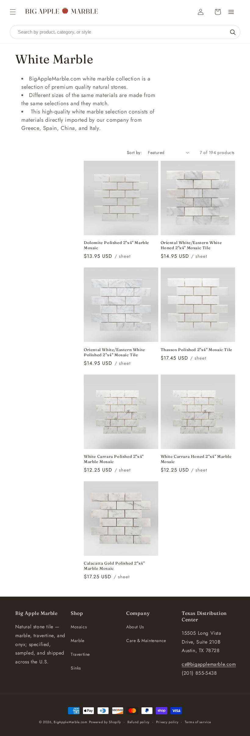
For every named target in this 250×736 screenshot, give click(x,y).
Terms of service (198, 722)
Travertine (80, 654)
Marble (77, 640)
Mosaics (79, 627)
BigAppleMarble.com (71, 722)
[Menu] (231, 12)
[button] (13, 12)
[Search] (232, 32)
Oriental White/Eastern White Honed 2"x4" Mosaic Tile (191, 245)
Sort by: (134, 152)
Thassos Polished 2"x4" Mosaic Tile (196, 349)
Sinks (76, 668)
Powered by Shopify (105, 722)
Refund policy (138, 722)
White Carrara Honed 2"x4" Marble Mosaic (196, 459)
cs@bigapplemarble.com (209, 664)
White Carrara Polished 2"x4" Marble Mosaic (114, 459)
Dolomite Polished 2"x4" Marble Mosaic (116, 245)
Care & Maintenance (146, 640)
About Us (135, 627)
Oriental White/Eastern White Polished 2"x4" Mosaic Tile (114, 352)
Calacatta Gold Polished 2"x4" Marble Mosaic (114, 566)
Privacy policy (167, 722)
